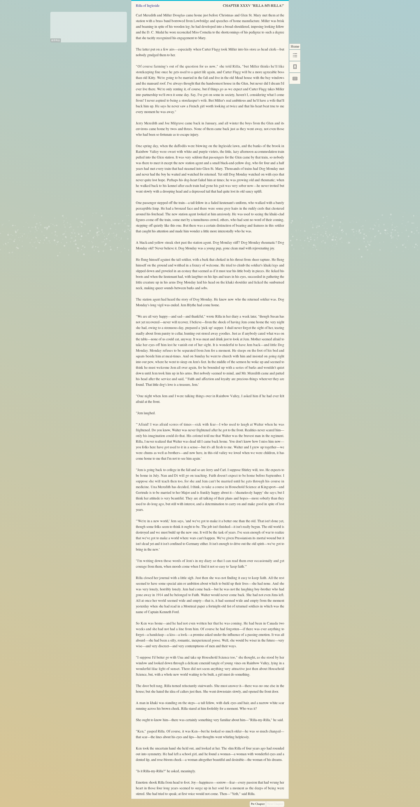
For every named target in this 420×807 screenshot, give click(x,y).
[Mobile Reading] (294, 66)
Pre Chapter (258, 803)
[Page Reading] (294, 78)
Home (295, 46)
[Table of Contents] (294, 55)
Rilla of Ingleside (147, 5)
